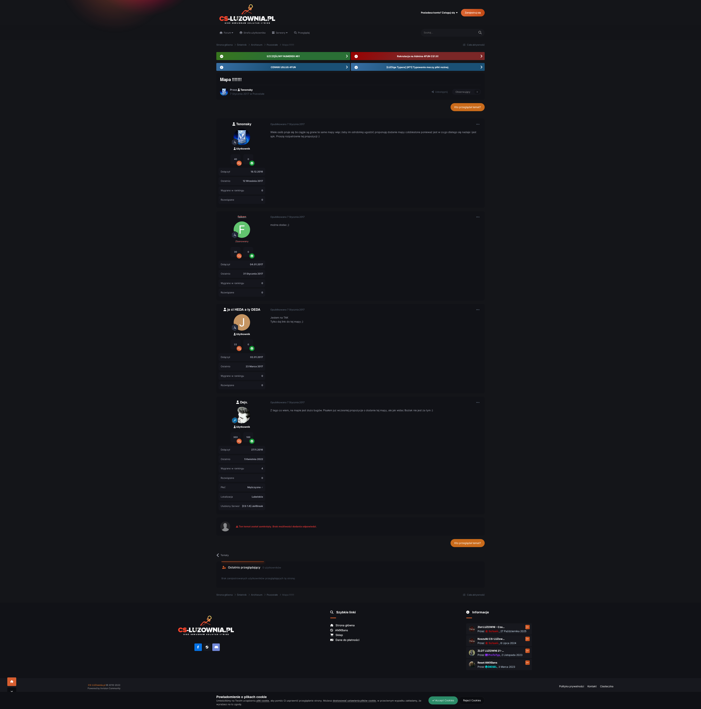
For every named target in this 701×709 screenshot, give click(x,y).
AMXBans (341, 630)
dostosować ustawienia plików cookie (354, 700)
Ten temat (465, 32)
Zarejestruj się (473, 12)
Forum (227, 32)
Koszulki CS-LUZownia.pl (491, 638)
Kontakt (592, 686)
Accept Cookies (444, 700)
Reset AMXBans (487, 662)
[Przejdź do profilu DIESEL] (472, 665)
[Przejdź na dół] (11, 691)
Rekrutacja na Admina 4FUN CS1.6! (417, 56)
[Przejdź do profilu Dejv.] (242, 415)
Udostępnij (441, 91)
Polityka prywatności (571, 686)
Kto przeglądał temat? (467, 107)
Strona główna (345, 625)
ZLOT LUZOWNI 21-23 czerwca (491, 650)
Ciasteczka (606, 686)
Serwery (280, 32)
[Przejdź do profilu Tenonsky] (224, 92)
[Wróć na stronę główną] (11, 681)
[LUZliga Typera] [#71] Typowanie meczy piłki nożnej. (417, 67)
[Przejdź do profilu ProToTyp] (472, 653)
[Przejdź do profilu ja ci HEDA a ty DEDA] (242, 322)
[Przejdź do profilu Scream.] (472, 629)
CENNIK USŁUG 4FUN (283, 67)
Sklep (339, 635)
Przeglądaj (303, 32)
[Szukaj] (480, 33)
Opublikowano (287, 124)
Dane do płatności (347, 640)
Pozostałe (258, 93)
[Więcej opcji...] (478, 124)
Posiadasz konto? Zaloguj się (438, 12)
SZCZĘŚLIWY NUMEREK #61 (283, 56)
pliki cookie (262, 700)
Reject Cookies (471, 700)
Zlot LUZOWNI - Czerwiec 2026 (491, 626)
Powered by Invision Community (104, 688)
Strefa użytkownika (254, 32)
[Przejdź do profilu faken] (242, 229)
